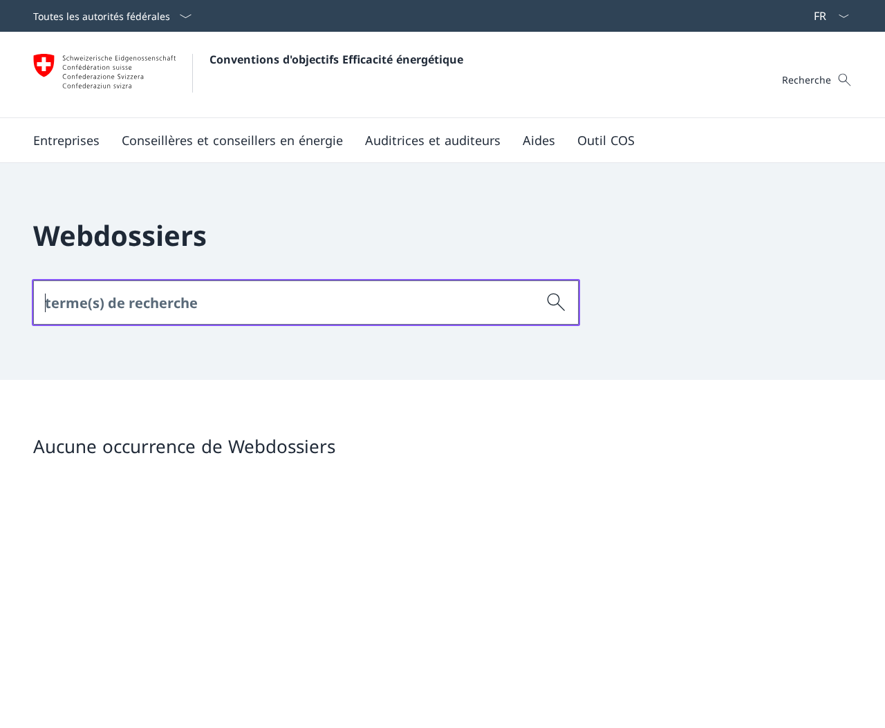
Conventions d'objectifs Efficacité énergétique (336, 59)
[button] (66, 140)
